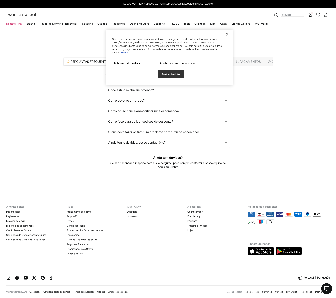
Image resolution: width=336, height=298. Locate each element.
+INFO (124, 52)
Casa (223, 23)
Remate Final (14, 23)
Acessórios (118, 23)
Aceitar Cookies (171, 74)
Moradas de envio (15, 221)
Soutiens (87, 23)
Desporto (159, 23)
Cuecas (102, 23)
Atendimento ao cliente (79, 211)
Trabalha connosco (197, 225)
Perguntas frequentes (78, 244)
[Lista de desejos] (318, 15)
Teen (187, 23)
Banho (31, 23)
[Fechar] (227, 34)
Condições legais (76, 225)
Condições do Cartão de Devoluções (25, 239)
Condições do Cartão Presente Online (26, 235)
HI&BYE (174, 23)
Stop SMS (72, 216)
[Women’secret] (22, 15)
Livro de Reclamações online (82, 239)
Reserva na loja (75, 253)
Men (213, 23)
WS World (261, 23)
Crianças (200, 23)
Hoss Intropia (306, 291)
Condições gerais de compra (56, 291)
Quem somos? (195, 211)
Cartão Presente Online (18, 230)
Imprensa (192, 221)
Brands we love (240, 23)
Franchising (193, 216)
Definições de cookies (118, 291)
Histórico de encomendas (20, 225)
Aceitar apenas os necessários (178, 63)
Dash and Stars (139, 23)
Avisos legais (34, 291)
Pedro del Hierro (251, 291)
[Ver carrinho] (326, 15)
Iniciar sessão (204, 4)
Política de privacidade (83, 291)
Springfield (267, 291)
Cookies (101, 291)
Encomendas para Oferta (80, 248)
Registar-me (12, 216)
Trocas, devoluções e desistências (85, 230)
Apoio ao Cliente (168, 166)
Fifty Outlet (291, 291)
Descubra (132, 211)
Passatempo (73, 235)
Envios (70, 221)
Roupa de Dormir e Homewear (58, 23)
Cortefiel (279, 291)
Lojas (190, 230)
